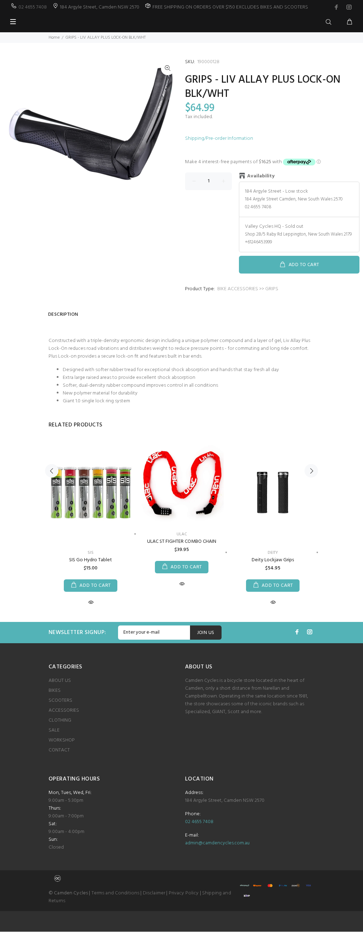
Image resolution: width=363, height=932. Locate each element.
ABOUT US (60, 681)
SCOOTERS (60, 700)
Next (311, 471)
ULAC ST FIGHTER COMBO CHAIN (181, 541)
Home (54, 37)
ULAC (182, 534)
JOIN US (205, 633)
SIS (91, 552)
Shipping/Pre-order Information (219, 138)
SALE (54, 730)
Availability (260, 176)
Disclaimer (154, 893)
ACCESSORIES (64, 710)
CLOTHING (60, 720)
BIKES (55, 690)
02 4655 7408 (32, 7)
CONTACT (59, 750)
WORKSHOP (62, 740)
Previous (51, 471)
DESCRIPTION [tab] (63, 314)
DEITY (273, 552)
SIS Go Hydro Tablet (90, 560)
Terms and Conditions (115, 893)
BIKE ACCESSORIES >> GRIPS (247, 289)
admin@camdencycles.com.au (217, 843)
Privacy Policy (184, 893)
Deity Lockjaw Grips (273, 560)
